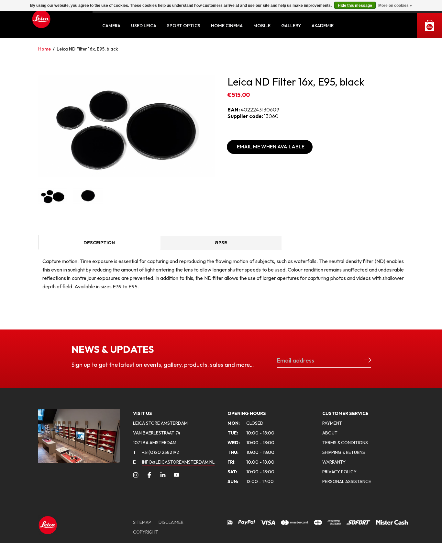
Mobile (262, 26)
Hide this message (355, 5)
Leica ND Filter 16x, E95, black (87, 49)
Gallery (291, 26)
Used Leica (143, 26)
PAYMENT (332, 423)
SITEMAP (142, 522)
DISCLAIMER (171, 522)
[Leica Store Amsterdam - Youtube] (176, 475)
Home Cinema (227, 26)
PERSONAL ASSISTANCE (346, 481)
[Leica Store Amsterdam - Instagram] (135, 475)
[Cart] (429, 25)
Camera (111, 26)
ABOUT (329, 433)
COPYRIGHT (145, 532)
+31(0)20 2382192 (156, 452)
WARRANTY (334, 462)
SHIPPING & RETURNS (343, 452)
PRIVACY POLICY (339, 472)
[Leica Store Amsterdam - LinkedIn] (163, 475)
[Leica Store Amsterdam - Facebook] (149, 475)
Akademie (323, 26)
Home (44, 49)
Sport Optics (183, 26)
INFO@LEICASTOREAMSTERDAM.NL (178, 462)
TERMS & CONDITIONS (345, 442)
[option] (126, 126)
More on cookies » (395, 5)
